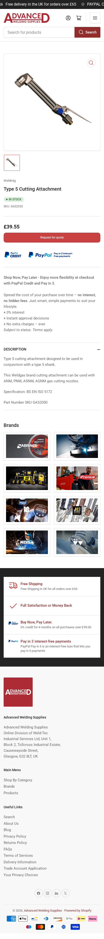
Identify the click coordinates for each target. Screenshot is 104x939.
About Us (11, 823)
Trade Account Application (25, 868)
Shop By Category (18, 780)
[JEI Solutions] (77, 510)
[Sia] (77, 542)
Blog (7, 830)
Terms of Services (18, 855)
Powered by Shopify (77, 910)
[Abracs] (27, 446)
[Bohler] (77, 446)
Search (91, 32)
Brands (9, 786)
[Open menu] (95, 18)
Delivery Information (20, 862)
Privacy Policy (15, 836)
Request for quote (52, 237)
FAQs (8, 849)
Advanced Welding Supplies (43, 910)
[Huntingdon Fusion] (27, 510)
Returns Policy (15, 843)
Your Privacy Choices (21, 875)
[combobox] (52, 32)
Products (11, 793)
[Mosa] (27, 542)
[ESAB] (27, 478)
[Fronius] (77, 478)
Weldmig (10, 180)
